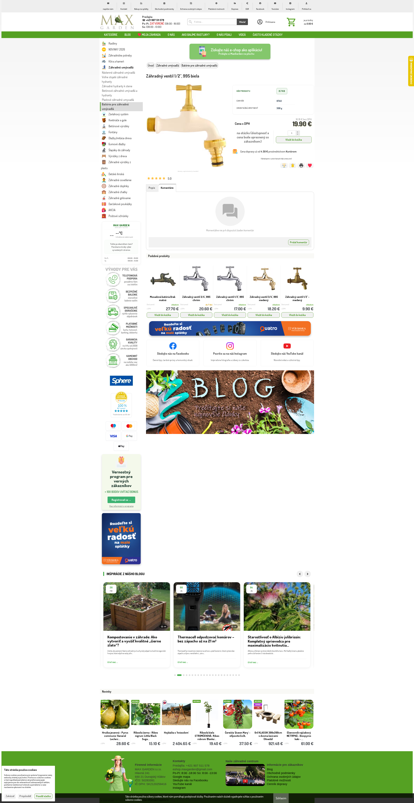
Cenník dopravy (277, 784)
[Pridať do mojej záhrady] (310, 165)
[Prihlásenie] (266, 21)
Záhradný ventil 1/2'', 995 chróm (230, 298)
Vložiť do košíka (293, 139)
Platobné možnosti (279, 780)
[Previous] (300, 574)
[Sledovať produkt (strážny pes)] (292, 165)
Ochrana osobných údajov (284, 776)
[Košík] (299, 21)
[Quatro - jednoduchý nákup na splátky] (121, 538)
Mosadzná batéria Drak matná (162, 298)
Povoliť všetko (43, 796)
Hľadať (242, 22)
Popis (152, 187)
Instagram (179, 787)
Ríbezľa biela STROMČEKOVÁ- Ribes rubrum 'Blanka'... (207, 736)
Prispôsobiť (25, 796)
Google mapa (181, 776)
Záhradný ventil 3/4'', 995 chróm (196, 298)
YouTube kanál (182, 784)
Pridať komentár (298, 242)
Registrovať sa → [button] (121, 499)
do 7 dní (209, 304)
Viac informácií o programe (121, 506)
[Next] (307, 574)
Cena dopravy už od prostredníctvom (268, 151)
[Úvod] (117, 21)
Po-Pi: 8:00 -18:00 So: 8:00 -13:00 (195, 773)
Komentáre (167, 187)
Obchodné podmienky (281, 773)
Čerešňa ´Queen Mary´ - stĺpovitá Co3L (237, 734)
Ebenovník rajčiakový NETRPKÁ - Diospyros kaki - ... (299, 736)
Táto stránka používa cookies (20, 769)
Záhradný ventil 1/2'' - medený (297, 298)
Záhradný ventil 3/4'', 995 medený (264, 298)
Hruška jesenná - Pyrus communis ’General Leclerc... (115, 736)
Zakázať (10, 796)
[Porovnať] (284, 165)
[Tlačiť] (301, 165)
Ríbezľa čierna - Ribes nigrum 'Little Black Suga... (146, 736)
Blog (270, 769)
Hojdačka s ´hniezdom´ (176, 732)
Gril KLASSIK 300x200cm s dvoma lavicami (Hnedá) (268, 736)
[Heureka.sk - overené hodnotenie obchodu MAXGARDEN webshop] (121, 416)
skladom (175, 304)
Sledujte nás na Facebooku (190, 780)
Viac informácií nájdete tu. (156, 799)
